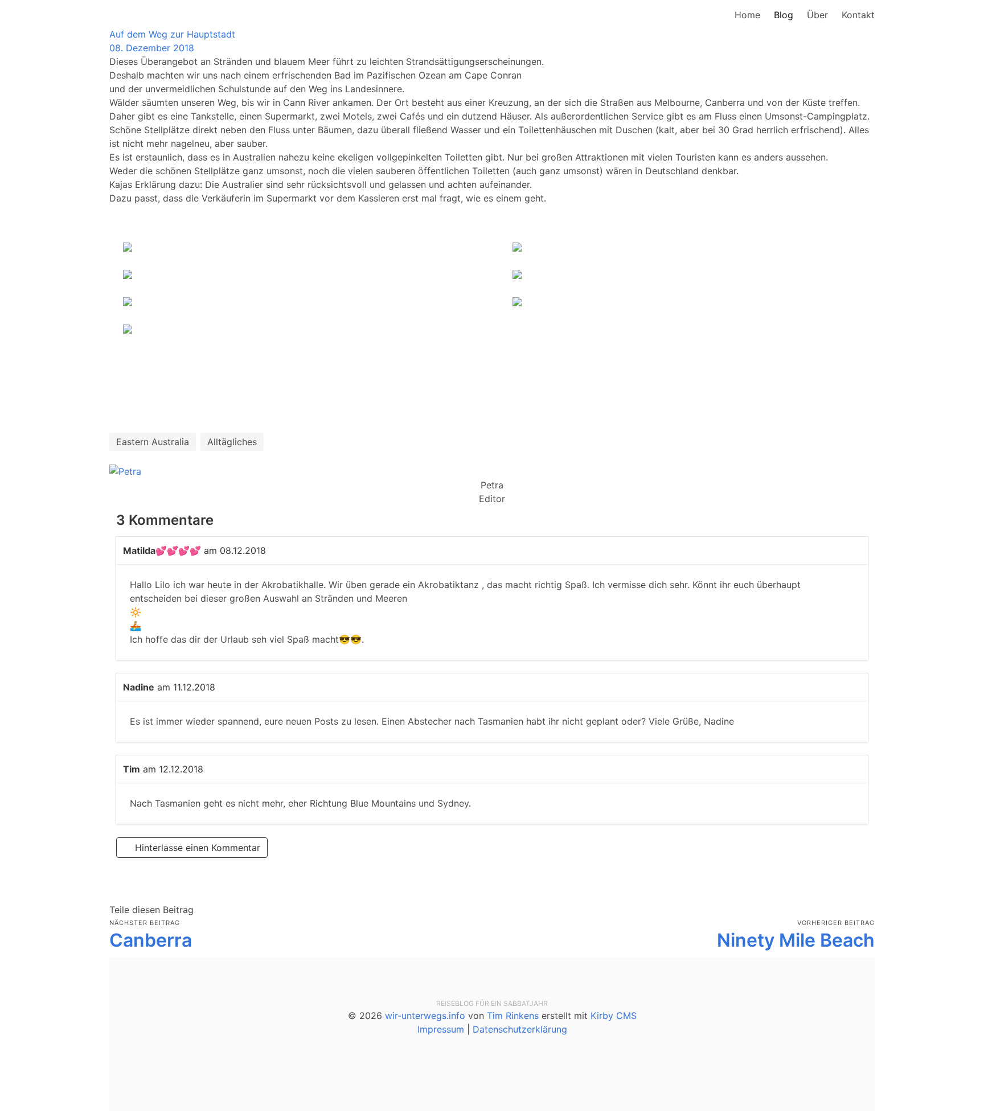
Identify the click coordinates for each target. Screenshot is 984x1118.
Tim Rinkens (513, 1015)
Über (817, 14)
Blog (783, 14)
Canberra (150, 940)
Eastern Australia (152, 441)
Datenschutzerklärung (520, 1029)
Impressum (440, 1029)
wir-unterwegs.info (425, 1015)
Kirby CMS (614, 1015)
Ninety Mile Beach (796, 940)
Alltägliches (232, 441)
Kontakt (858, 14)
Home (747, 14)
